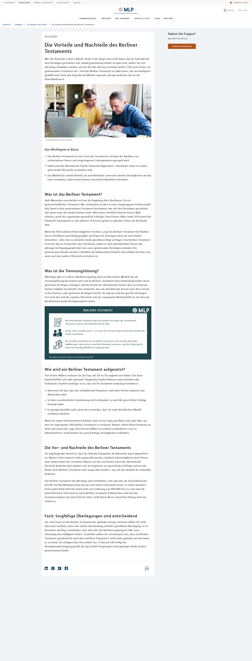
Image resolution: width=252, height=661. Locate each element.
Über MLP (168, 18)
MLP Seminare (122, 18)
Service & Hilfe (142, 18)
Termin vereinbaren (182, 46)
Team (157, 18)
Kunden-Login (240, 2)
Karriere (76, 2)
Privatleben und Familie (37, 24)
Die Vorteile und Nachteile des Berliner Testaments (73, 24)
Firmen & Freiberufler (43, 2)
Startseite (6, 24)
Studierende (9, 2)
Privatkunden (24, 2)
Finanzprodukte (87, 18)
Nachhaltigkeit (63, 2)
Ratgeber (106, 18)
